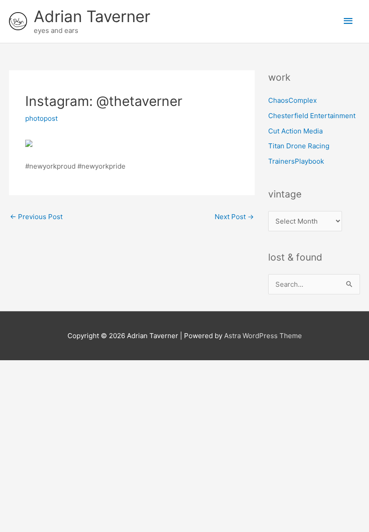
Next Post (234, 216)
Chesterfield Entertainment (312, 115)
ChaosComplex (292, 100)
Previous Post (36, 216)
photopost (41, 118)
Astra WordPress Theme (263, 335)
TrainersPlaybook (296, 161)
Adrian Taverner (92, 16)
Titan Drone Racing (298, 146)
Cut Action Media (295, 131)
